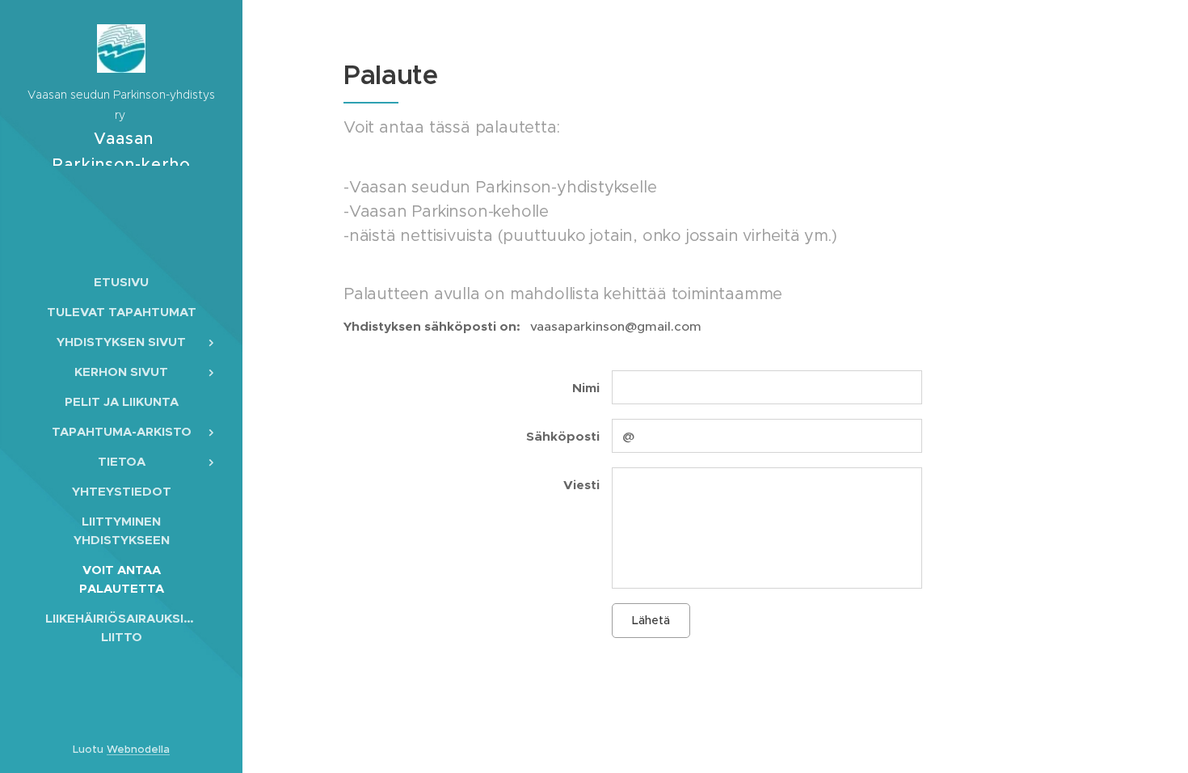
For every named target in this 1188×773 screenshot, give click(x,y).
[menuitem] (121, 281)
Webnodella (138, 749)
